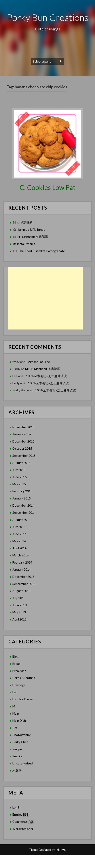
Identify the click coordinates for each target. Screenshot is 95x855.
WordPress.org (22, 829)
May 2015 (19, 484)
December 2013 (23, 576)
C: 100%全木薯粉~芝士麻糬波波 (44, 376)
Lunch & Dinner (23, 699)
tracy (15, 362)
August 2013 (21, 591)
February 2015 (22, 491)
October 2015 (22, 448)
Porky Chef (20, 742)
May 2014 (19, 541)
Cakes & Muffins (23, 678)
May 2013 (19, 612)
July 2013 (18, 598)
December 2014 (23, 505)
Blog (15, 656)
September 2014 (24, 512)
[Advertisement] (45, 298)
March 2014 (20, 555)
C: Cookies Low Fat (47, 187)
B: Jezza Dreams (24, 244)
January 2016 (21, 434)
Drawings (18, 685)
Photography (21, 735)
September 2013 (24, 584)
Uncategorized (22, 763)
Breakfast (19, 671)
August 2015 (21, 463)
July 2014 (18, 527)
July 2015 (18, 470)
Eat (14, 692)
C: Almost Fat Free (37, 362)
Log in (16, 807)
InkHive (60, 849)
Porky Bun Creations (47, 17)
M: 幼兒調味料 (23, 222)
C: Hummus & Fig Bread (29, 229)
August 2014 (21, 519)
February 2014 (22, 562)
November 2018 (23, 427)
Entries (20, 814)
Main (15, 713)
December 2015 (23, 441)
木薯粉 (17, 770)
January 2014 (21, 569)
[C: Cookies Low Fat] (47, 143)
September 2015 (24, 455)
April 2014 (19, 548)
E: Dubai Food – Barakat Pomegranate (39, 251)
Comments (23, 821)
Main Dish (19, 720)
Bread (16, 663)
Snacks (17, 756)
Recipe (17, 749)
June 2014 (19, 534)
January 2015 (21, 498)
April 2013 (19, 619)
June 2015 (19, 477)
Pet (14, 728)
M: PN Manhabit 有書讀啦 (30, 237)
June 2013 (19, 605)
